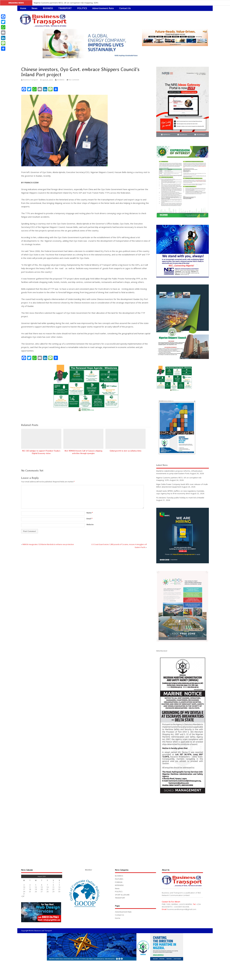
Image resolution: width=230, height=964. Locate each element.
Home (23, 8)
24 (24, 891)
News (34, 8)
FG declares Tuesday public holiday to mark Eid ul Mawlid (180, 497)
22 (53, 889)
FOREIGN (118, 882)
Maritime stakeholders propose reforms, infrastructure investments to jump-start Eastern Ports (179, 472)
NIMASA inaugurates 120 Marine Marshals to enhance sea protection (48, 544)
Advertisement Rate (103, 8)
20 (42, 889)
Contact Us (125, 8)
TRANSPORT (65, 8)
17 (24, 889)
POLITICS (82, 8)
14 (47, 887)
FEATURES (119, 879)
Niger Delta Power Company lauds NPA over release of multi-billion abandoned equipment (76, 2)
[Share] (3, 48)
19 (36, 889)
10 (24, 887)
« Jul (22, 896)
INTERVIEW (119, 885)
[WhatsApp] (3, 27)
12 (36, 887)
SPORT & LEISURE (122, 895)
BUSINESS (48, 8)
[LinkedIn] (3, 38)
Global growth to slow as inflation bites (125, 451)
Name (90, 513)
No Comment (74, 80)
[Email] (3, 32)
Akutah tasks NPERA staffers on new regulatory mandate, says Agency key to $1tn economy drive (180, 492)
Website (90, 524)
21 (47, 889)
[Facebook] (3, 16)
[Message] (3, 43)
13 (42, 887)
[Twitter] (3, 22)
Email (90, 519)
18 (30, 889)
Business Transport (30, 80)
